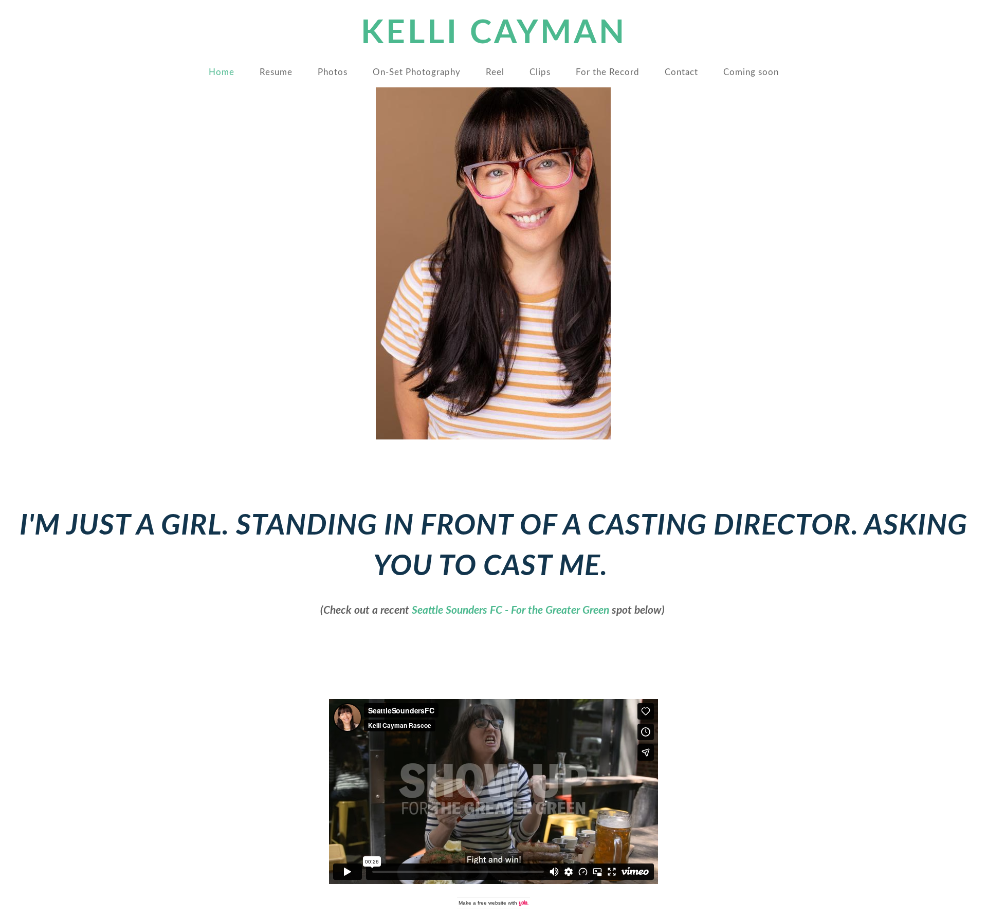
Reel (495, 72)
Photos (333, 72)
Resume (276, 72)
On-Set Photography (417, 72)
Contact (681, 72)
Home (221, 72)
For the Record (607, 72)
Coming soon (751, 72)
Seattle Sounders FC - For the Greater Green (510, 610)
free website (492, 903)
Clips (540, 72)
